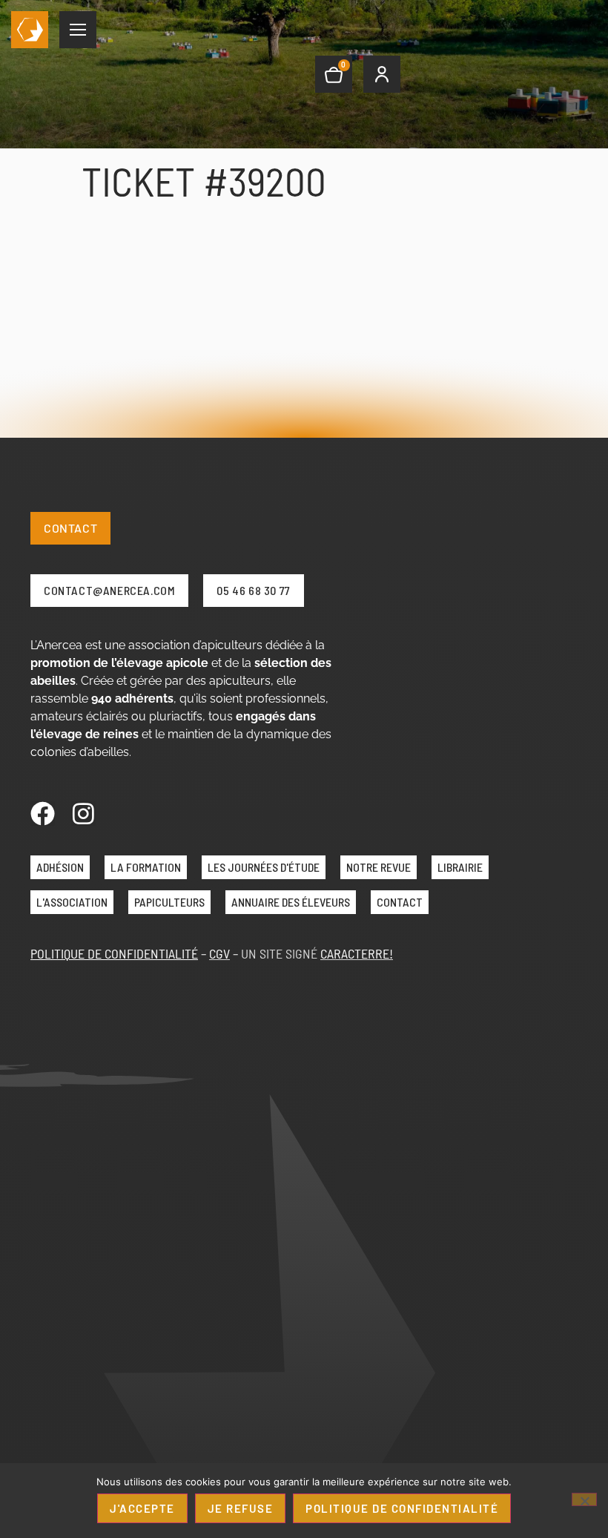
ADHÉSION (60, 867)
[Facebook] (42, 813)
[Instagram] (83, 813)
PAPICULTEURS (169, 902)
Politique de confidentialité (401, 1508)
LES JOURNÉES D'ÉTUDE (264, 867)
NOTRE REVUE (378, 867)
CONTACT (400, 902)
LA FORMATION (145, 867)
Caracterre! (356, 953)
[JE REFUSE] (584, 1499)
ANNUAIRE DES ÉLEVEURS (290, 902)
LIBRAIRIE (460, 867)
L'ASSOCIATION (72, 902)
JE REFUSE (241, 1508)
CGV (219, 953)
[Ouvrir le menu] (77, 29)
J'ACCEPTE (142, 1508)
